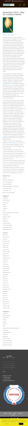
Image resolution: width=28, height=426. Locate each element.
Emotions (5, 208)
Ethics (4, 210)
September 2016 (6, 272)
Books (14, 413)
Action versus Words (7, 188)
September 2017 (6, 258)
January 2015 (6, 285)
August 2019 (5, 245)
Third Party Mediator (7, 225)
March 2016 (5, 281)
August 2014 (5, 291)
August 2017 (5, 260)
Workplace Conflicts (7, 229)
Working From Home (7, 227)
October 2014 (6, 287)
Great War (10, 85)
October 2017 (6, 255)
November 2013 (6, 308)
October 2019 (6, 243)
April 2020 (5, 239)
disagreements (14, 142)
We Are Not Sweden (7, 184)
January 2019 (6, 249)
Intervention (5, 214)
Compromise (6, 202)
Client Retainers (6, 200)
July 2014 (5, 293)
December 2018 (6, 251)
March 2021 (5, 235)
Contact (13, 415)
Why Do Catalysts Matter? (8, 34)
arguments (5, 136)
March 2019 (5, 247)
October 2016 (6, 270)
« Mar (4, 371)
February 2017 (6, 266)
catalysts (5, 110)
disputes (15, 120)
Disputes (5, 206)
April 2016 (5, 278)
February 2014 (6, 301)
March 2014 (5, 299)
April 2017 (5, 262)
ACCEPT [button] (21, 423)
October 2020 (6, 237)
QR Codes (20, 413)
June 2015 (5, 283)
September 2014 (6, 289)
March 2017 (5, 264)
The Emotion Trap (7, 190)
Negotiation (5, 221)
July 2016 (5, 276)
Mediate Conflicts (7, 217)
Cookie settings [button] (13, 423)
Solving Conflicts (6, 223)
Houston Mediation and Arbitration (11, 212)
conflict (18, 39)
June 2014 (5, 295)
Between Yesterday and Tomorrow (10, 186)
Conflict (4, 204)
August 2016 (5, 274)
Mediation (5, 219)
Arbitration (5, 198)
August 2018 (5, 253)
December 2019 (6, 241)
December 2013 (6, 306)
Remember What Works (8, 180)
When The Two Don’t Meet (9, 192)
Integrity (5, 178)
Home (5, 413)
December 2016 (6, 268)
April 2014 (5, 297)
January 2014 (6, 303)
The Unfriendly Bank (7, 182)
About (10, 413)
